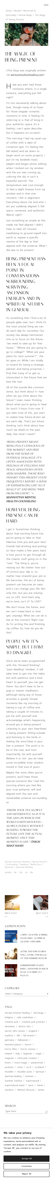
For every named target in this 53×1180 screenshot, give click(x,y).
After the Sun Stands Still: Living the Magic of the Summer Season (33, 955)
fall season (28, 1035)
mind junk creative (27, 1058)
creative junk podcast (33, 1021)
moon (8, 1062)
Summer (29, 1076)
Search (10, 1106)
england (33, 1031)
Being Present (40, 861)
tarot (30, 1085)
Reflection (36, 864)
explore (9, 1035)
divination (10, 1026)
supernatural (32, 1080)
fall (18, 1035)
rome (20, 1067)
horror (28, 1044)
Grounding (12, 864)
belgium (9, 1017)
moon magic (20, 1062)
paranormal (37, 1062)
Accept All (27, 1158)
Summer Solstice (13, 1080)
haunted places (13, 1044)
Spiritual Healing (24, 867)
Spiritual (9, 867)
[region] (26, 1154)
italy (18, 1053)
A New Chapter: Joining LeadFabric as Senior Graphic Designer (34, 938)
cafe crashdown (25, 1017)
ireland (8, 1053)
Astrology (38, 1012)
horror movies (28, 1049)
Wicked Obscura (25, 1089)
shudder (9, 1071)
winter (41, 1089)
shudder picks (24, 1071)
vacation (9, 1089)
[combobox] (26, 993)
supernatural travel (14, 1085)
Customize (26, 1166)
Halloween (23, 1040)
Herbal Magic (25, 15)
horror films (11, 1049)
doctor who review (15, 1031)
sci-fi (28, 1067)
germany (9, 1040)
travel (40, 1085)
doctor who (25, 1026)
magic (39, 1053)
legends (27, 1053)
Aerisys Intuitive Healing (17, 861)
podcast (9, 1067)
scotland (39, 1067)
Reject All (26, 1173)
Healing (24, 864)
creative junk (11, 1021)
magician (9, 1058)
